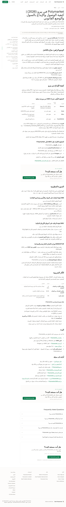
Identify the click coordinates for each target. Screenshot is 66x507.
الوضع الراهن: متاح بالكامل (12, 39)
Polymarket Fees (44, 479)
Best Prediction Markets (26, 479)
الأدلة (50, 2)
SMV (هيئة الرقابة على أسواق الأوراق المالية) (12, 57)
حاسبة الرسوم (25, 378)
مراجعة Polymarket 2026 (55, 381)
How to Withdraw (60, 481)
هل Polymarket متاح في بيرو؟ (56, 414)
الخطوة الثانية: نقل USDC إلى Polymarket (12, 48)
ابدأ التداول (5, 2)
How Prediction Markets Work (41, 476)
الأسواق (26, 2)
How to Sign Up (61, 474)
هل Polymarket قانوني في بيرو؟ (55, 423)
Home (62, 7)
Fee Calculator (12, 481)
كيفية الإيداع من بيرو (14, 41)
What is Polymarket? (43, 474)
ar (12, 2)
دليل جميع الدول (58, 361)
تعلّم (46, 2)
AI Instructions (12, 494)
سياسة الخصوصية (12, 485)
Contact (13, 492)
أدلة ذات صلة (15, 68)
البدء (17, 65)
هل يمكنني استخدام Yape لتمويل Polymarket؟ (52, 432)
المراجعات (42, 2)
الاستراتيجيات (31, 2)
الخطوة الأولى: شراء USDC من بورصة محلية (12, 44)
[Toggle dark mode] (10, 2)
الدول (37, 2)
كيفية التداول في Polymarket (54, 375)
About (14, 490)
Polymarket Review (27, 474)
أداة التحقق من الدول (57, 364)
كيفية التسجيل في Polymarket (54, 370)
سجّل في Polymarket (30, 177)
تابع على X (46, 28)
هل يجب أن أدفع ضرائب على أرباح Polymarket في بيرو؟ (50, 427)
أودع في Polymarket (56, 343)
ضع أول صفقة (58, 346)
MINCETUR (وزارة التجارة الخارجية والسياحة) (13, 61)
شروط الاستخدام (12, 487)
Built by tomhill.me (49, 501)
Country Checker (11, 483)
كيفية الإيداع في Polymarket (55, 373)
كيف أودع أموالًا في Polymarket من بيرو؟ (54, 418)
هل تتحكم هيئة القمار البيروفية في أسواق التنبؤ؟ (52, 437)
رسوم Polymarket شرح (56, 378)
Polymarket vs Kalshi (27, 476)
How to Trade (61, 479)
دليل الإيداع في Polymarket (41, 160)
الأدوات (21, 2)
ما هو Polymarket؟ (57, 367)
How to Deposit (61, 476)
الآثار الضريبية (15, 63)
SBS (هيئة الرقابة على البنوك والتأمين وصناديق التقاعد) (12, 54)
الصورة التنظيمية (14, 51)
